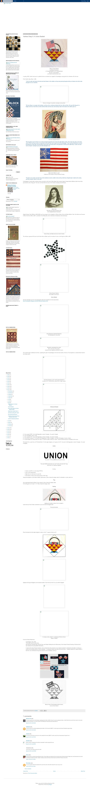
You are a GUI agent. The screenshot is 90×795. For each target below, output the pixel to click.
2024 (8, 378)
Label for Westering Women (13, 418)
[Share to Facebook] (44, 710)
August (9, 397)
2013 (8, 432)
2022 (8, 381)
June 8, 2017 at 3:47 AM (30, 766)
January (10, 425)
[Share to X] (43, 710)
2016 (8, 427)
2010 (8, 437)
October (9, 394)
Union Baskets (11, 406)
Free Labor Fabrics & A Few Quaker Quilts (13, 409)
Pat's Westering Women (12, 414)
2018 (8, 388)
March (9, 422)
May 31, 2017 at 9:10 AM (31, 730)
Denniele (28, 740)
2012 (8, 434)
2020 (8, 384)
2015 (8, 429)
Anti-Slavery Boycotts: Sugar (13, 412)
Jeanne (27, 733)
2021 (8, 383)
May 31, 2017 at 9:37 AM (31, 737)
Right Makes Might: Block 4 (13, 411)
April (9, 420)
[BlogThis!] (42, 710)
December (10, 391)
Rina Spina (28, 763)
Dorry (27, 754)
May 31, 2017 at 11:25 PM (31, 751)
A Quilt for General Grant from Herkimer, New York (13, 417)
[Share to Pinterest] (46, 710)
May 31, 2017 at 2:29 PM (31, 744)
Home (54, 771)
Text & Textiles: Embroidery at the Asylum (16, 188)
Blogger (50, 784)
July (9, 399)
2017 (8, 389)
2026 (8, 374)
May (9, 402)
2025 (8, 376)
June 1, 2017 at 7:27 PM (30, 759)
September (10, 396)
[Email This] (40, 710)
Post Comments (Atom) (32, 773)
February (10, 424)
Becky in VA (28, 718)
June (9, 401)
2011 (8, 436)
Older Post (83, 771)
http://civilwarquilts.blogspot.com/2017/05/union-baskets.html (35, 301)
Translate (15, 201)
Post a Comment (28, 768)
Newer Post (25, 771)
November (10, 392)
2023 (8, 379)
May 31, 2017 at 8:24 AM (31, 723)
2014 (8, 431)
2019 (8, 386)
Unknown (28, 726)
